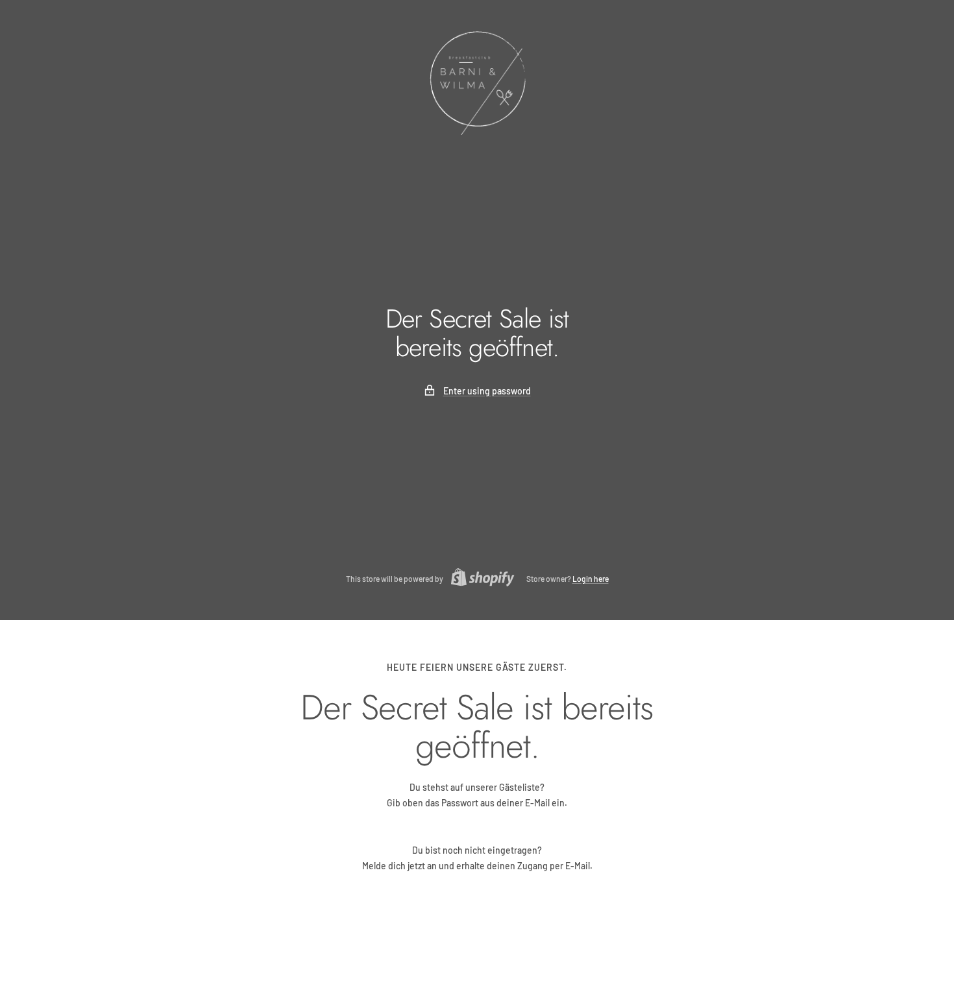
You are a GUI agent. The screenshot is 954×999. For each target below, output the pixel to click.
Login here (590, 578)
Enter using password (487, 390)
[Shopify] (479, 578)
